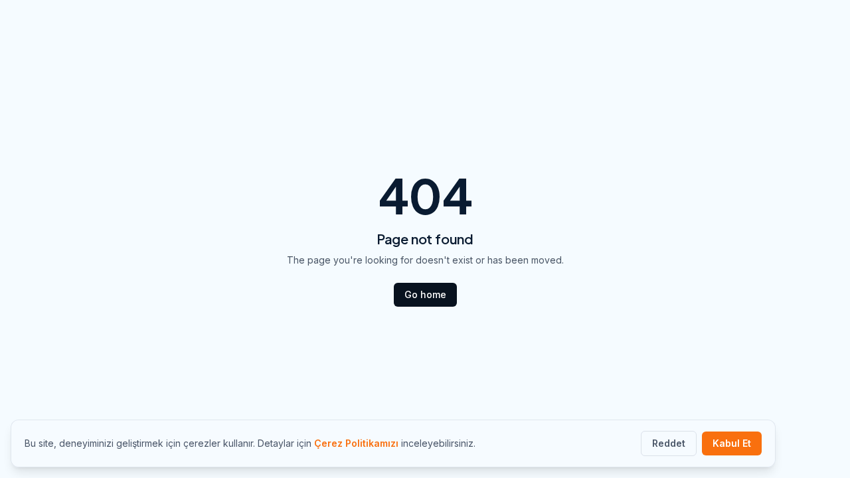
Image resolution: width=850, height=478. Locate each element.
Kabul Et (732, 443)
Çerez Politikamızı (356, 443)
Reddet (668, 443)
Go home (425, 294)
